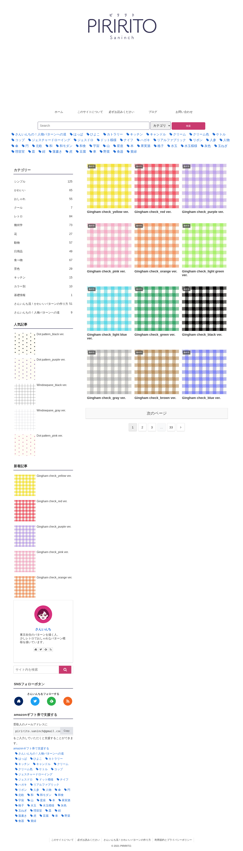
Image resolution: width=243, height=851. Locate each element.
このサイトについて (62, 839)
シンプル (43, 181)
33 (171, 427)
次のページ (157, 413)
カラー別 (43, 286)
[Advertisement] (121, 80)
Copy (67, 730)
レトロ (43, 216)
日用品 (43, 251)
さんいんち (43, 629)
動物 (43, 242)
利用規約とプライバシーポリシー (173, 839)
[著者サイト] (36, 649)
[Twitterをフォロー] (41, 649)
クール (43, 207)
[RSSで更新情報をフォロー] (51, 649)
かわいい (43, 190)
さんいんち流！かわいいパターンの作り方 (43, 303)
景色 (43, 268)
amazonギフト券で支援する (31, 748)
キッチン (43, 277)
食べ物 (43, 260)
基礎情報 (43, 295)
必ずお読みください (88, 839)
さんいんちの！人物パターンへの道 (43, 312)
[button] (65, 670)
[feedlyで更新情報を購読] (46, 649)
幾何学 (43, 225)
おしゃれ (43, 198)
